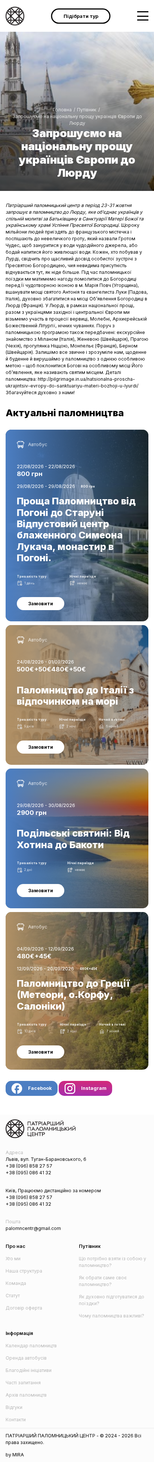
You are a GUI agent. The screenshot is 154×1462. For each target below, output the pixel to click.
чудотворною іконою (49, 285)
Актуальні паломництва (65, 412)
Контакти (16, 1419)
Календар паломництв (31, 1345)
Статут (13, 1295)
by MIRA (15, 1455)
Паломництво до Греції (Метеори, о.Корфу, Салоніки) (67, 915)
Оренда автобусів (26, 1358)
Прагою (139, 339)
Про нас (15, 1246)
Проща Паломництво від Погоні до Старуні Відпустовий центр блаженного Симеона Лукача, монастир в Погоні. (76, 436)
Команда (16, 1283)
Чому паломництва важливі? (111, 1316)
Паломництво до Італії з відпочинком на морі (57, 628)
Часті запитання (23, 1382)
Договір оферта (24, 1308)
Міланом (48, 339)
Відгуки (14, 1407)
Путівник (86, 109)
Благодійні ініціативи (29, 1370)
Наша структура (24, 1271)
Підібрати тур (81, 16)
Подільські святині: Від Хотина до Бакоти (52, 772)
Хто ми (13, 1258)
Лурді (12, 259)
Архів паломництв (26, 1395)
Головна (62, 109)
